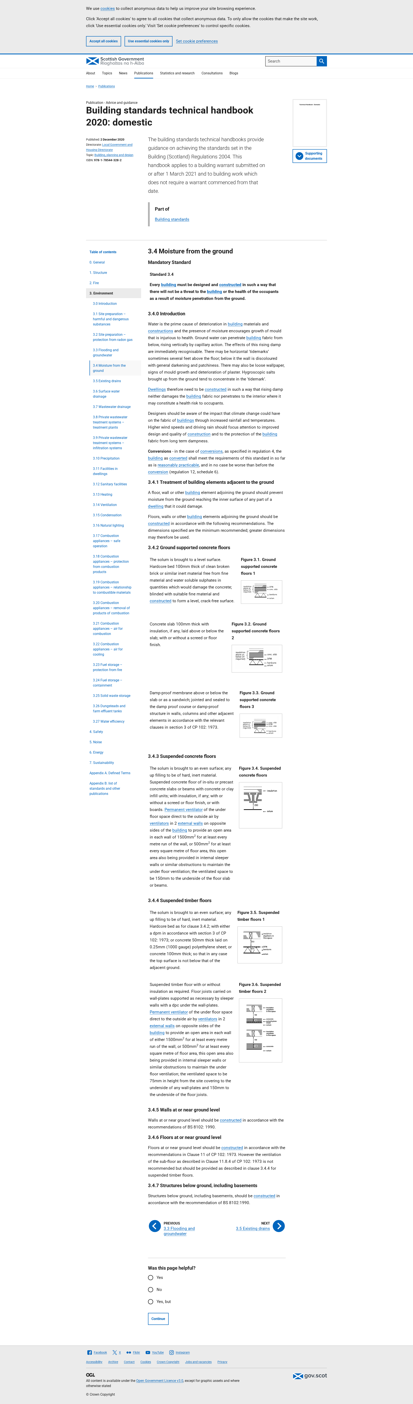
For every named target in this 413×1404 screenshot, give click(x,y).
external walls (190, 823)
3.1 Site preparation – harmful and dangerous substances (111, 319)
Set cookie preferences (197, 41)
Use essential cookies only (148, 41)
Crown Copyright (168, 1362)
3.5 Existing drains (107, 381)
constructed (230, 284)
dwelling (155, 506)
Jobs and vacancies (198, 1362)
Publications (143, 73)
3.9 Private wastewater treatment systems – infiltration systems (110, 443)
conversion (158, 471)
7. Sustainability (101, 763)
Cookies (145, 1362)
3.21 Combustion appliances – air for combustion (108, 628)
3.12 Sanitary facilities (110, 484)
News (123, 73)
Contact (129, 1362)
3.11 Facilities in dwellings (105, 471)
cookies (107, 8)
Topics (107, 73)
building (168, 284)
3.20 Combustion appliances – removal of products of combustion (111, 608)
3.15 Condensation (107, 515)
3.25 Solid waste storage (111, 696)
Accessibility (94, 1362)
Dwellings (157, 389)
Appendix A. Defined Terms (109, 773)
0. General (97, 262)
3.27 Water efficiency (109, 721)
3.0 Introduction (105, 304)
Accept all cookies (103, 41)
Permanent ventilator (184, 809)
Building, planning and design (113, 155)
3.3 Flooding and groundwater (106, 352)
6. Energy (96, 752)
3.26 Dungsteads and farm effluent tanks (109, 708)
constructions (160, 330)
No (159, 1289)
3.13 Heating (102, 494)
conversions (211, 451)
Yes (160, 1277)
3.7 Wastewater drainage (112, 407)
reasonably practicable (178, 465)
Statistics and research (177, 73)
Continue (158, 1319)
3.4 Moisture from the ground (109, 368)
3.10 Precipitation (106, 458)
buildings (185, 420)
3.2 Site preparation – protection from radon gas (113, 337)
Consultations (212, 73)
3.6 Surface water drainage (106, 394)
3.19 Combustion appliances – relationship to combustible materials (112, 587)
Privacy (222, 1362)
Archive (113, 1362)
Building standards (172, 219)
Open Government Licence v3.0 (159, 1381)
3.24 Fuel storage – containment (107, 682)
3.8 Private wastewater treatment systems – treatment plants (110, 422)
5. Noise (95, 742)
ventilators (159, 823)
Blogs (234, 73)
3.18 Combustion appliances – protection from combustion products (111, 564)
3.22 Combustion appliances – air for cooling (108, 649)
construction (199, 434)
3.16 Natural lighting (108, 525)
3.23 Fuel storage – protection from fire (107, 667)
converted (178, 458)
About (90, 73)
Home (90, 86)
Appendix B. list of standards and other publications (104, 788)
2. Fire (94, 283)
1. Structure (98, 273)
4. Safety (96, 732)
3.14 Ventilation (105, 505)
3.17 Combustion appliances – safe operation (106, 541)
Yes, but (164, 1301)
